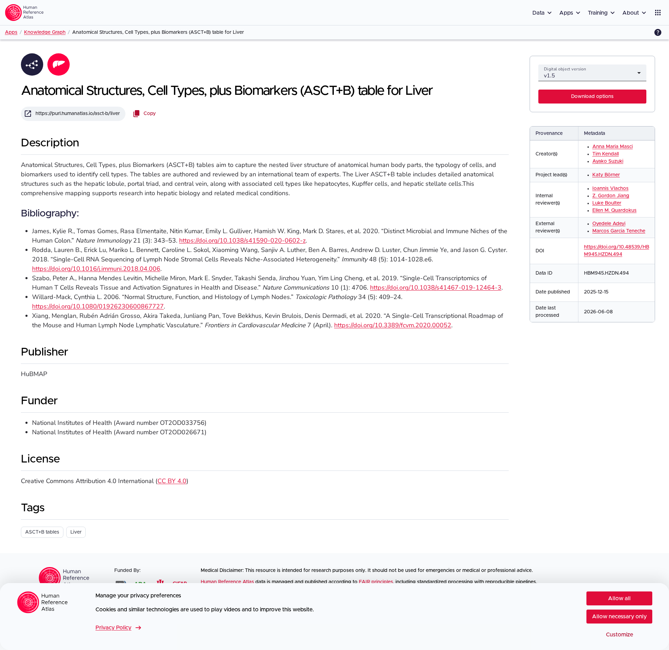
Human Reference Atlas (227, 582)
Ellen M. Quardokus (614, 210)
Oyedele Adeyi (608, 223)
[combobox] (592, 75)
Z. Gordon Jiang (610, 195)
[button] (543, 13)
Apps (11, 32)
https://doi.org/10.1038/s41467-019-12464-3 (435, 287)
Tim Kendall (605, 154)
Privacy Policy (119, 628)
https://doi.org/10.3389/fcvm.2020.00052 (392, 325)
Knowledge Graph (45, 32)
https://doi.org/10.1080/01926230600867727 (98, 306)
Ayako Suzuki (607, 161)
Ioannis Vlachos (610, 188)
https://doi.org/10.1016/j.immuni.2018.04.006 (96, 269)
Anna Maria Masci (612, 146)
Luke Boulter (606, 203)
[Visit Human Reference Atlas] (24, 12)
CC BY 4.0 (171, 481)
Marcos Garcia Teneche (618, 231)
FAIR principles (376, 582)
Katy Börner (606, 175)
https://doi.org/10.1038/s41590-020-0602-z (242, 240)
